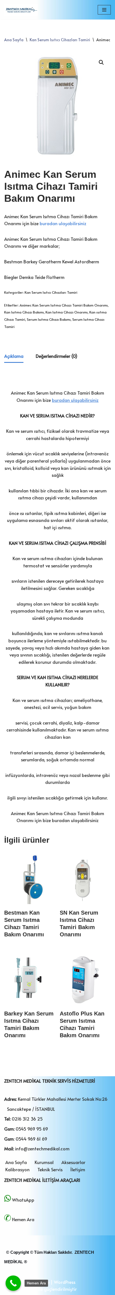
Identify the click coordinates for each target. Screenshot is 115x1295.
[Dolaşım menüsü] (104, 9)
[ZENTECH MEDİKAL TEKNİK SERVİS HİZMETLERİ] (21, 10)
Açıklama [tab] (13, 356)
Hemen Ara (23, 1219)
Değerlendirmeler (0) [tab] (56, 356)
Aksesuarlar (73, 1162)
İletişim (77, 1169)
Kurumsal (44, 1162)
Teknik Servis (50, 1169)
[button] (101, 62)
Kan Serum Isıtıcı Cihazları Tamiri (60, 39)
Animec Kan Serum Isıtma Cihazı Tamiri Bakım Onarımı (64, 305)
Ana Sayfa (13, 39)
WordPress (64, 1282)
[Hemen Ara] (13, 1283)
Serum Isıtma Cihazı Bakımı (49, 319)
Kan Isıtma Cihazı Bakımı (24, 312)
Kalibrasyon (17, 1169)
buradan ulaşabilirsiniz (63, 223)
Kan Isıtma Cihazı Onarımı (66, 312)
